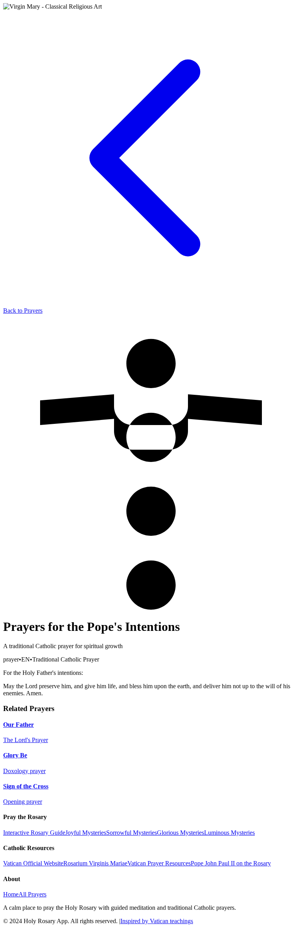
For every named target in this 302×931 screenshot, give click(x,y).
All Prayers (32, 894)
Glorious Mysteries (180, 832)
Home (10, 894)
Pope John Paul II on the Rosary (231, 863)
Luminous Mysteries (229, 832)
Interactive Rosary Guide (34, 832)
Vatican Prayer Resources (159, 863)
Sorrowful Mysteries (131, 832)
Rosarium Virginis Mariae (95, 863)
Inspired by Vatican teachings (156, 921)
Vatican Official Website (33, 863)
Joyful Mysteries (85, 832)
